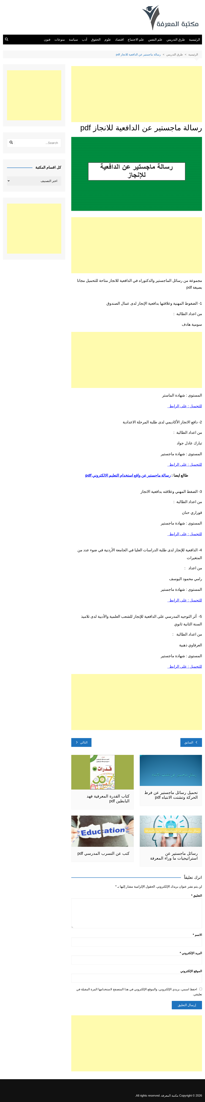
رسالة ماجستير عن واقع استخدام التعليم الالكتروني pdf (128, 475)
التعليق (196, 895)
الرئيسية (194, 39)
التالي (83, 742)
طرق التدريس (176, 39)
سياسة (73, 39)
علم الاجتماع (136, 39)
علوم (108, 39)
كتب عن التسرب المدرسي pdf (103, 853)
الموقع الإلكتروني (191, 971)
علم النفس (155, 39)
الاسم (197, 934)
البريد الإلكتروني (191, 953)
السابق (188, 742)
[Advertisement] (136, 94)
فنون (47, 39)
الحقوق (95, 39)
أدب (84, 39)
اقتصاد (119, 39)
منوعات (59, 39)
